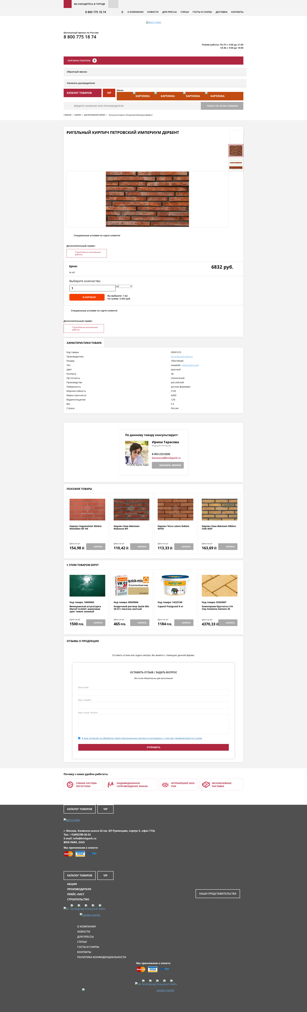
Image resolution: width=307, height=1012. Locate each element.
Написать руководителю (81, 83)
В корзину (89, 297)
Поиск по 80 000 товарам (222, 105)
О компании (135, 11)
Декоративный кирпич (94, 115)
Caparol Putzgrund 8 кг (170, 606)
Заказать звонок (170, 465)
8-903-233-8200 (161, 454)
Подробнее (87, 517)
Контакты (237, 11)
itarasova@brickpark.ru (166, 458)
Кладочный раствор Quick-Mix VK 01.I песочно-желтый (131, 607)
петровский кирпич (182, 356)
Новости (152, 11)
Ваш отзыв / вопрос (88, 712)
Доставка (221, 11)
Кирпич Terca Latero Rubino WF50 (173, 527)
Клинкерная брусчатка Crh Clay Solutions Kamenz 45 (217, 607)
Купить (98, 546)
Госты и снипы (202, 11)
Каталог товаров (79, 809)
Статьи (185, 11)
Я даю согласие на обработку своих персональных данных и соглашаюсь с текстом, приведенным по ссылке (142, 738)
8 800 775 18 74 (95, 12)
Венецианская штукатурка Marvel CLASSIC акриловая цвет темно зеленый (85, 609)
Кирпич (77, 115)
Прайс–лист (75, 894)
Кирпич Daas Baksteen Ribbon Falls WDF (219, 527)
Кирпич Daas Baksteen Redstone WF (126, 527)
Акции (72, 884)
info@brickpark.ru (84, 838)
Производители (79, 889)
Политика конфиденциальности (101, 957)
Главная (67, 115)
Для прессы (169, 11)
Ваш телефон (84, 699)
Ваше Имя (83, 687)
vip (109, 93)
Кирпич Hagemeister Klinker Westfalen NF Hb (86, 527)
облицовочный (190, 365)
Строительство (78, 899)
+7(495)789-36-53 (80, 834)
